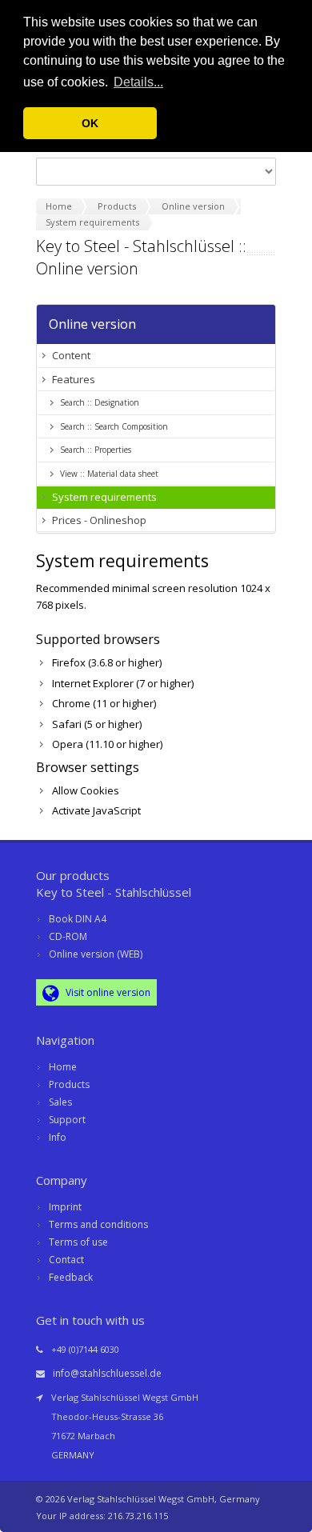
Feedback (71, 1277)
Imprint (65, 1207)
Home (63, 1067)
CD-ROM (68, 936)
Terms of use (78, 1242)
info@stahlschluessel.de (107, 1373)
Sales (60, 1102)
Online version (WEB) (95, 954)
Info (57, 1137)
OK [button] (90, 123)
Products (69, 1084)
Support (67, 1119)
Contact (66, 1259)
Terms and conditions (98, 1224)
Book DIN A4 (77, 919)
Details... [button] (138, 82)
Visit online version (106, 992)
